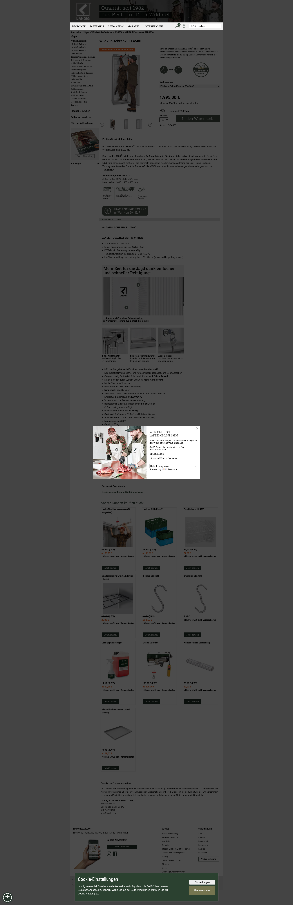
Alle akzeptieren (202, 890)
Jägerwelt (97, 26)
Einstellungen (202, 882)
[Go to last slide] (102, 125)
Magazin (133, 26)
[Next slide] (150, 125)
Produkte (79, 26)
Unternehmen (153, 26)
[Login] (184, 26)
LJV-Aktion (115, 26)
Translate (172, 469)
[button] (7, 897)
